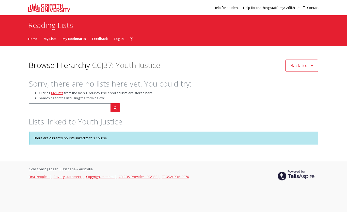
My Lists (50, 38)
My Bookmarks (74, 38)
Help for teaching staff (260, 7)
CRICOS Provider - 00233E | (140, 176)
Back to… (300, 65)
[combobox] (70, 107)
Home (33, 38)
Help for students (227, 7)
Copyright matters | (101, 176)
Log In (119, 38)
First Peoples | (40, 176)
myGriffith (288, 7)
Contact (313, 7)
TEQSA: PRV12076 (175, 176)
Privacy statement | (69, 176)
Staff (301, 7)
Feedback (100, 38)
